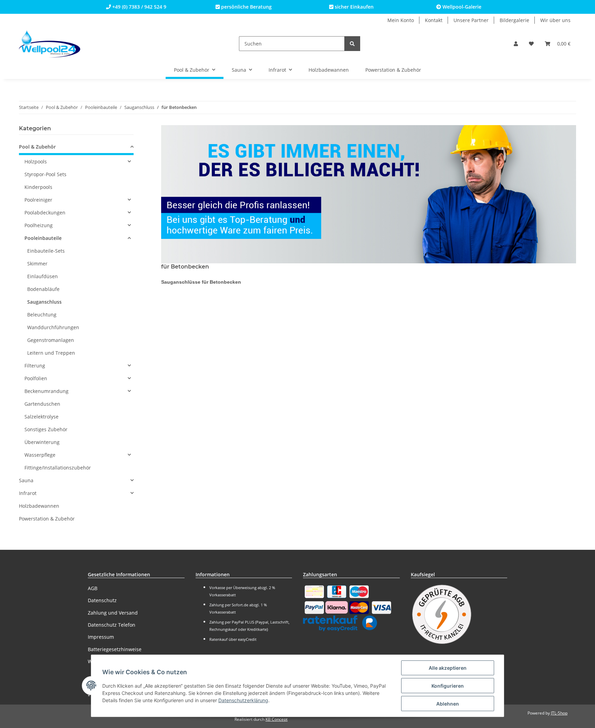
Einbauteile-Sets (46, 250)
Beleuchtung (41, 314)
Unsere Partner (471, 20)
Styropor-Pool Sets (45, 174)
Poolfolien (35, 378)
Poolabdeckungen (44, 212)
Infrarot (27, 493)
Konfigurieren (447, 686)
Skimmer (37, 263)
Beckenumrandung (46, 391)
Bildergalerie (514, 20)
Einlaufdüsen (42, 276)
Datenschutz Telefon (111, 624)
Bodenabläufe (43, 289)
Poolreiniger (38, 199)
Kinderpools (38, 187)
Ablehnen (447, 704)
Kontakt (433, 20)
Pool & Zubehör (37, 146)
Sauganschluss (44, 302)
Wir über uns (555, 20)
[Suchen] (352, 43)
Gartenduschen (42, 404)
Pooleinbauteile (43, 238)
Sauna (26, 480)
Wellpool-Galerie (461, 6)
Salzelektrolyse (41, 416)
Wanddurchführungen (53, 327)
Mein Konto (400, 20)
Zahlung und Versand (113, 612)
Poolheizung (38, 225)
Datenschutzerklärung (243, 700)
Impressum (101, 637)
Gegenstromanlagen (50, 340)
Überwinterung (42, 442)
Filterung (34, 365)
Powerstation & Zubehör (47, 518)
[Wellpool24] (49, 44)
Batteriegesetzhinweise (115, 649)
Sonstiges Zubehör (45, 429)
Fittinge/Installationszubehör (57, 467)
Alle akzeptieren (448, 668)
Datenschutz (102, 600)
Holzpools (35, 161)
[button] (515, 43)
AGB (92, 588)
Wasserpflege (39, 455)
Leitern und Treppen (51, 353)
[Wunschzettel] (531, 43)
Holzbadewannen (39, 506)
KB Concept (276, 719)
